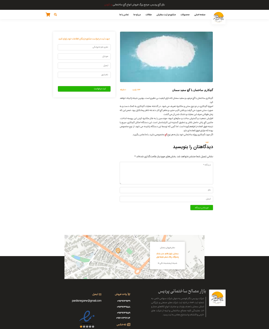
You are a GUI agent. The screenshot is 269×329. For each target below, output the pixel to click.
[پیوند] (219, 17)
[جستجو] (55, 14)
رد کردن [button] (108, 5)
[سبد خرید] (47, 14)
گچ (166, 135)
